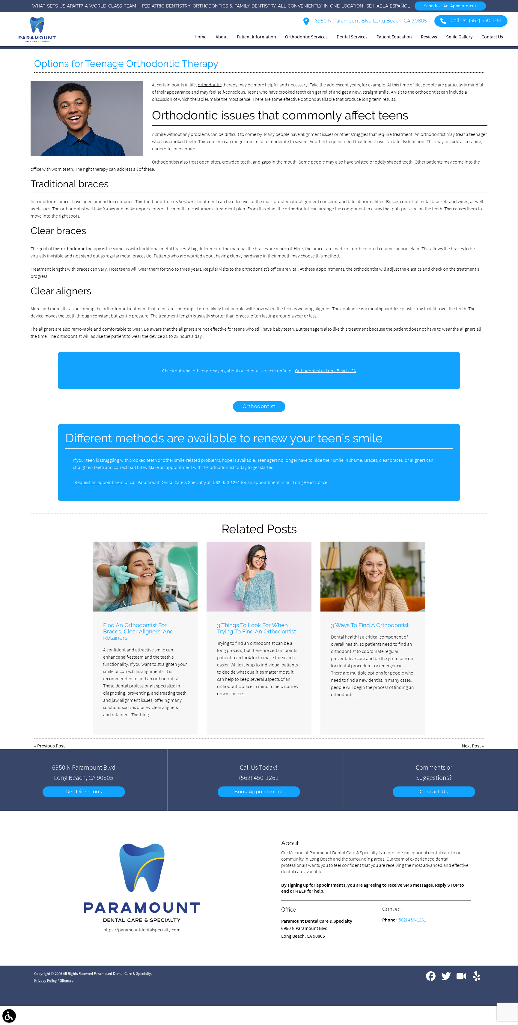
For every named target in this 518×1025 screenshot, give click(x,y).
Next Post (471, 746)
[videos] (462, 978)
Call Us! (476, 20)
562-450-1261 (226, 482)
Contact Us (434, 792)
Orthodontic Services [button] (306, 37)
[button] (9, 1016)
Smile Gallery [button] (459, 37)
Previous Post (51, 746)
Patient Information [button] (256, 37)
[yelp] (476, 978)
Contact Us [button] (492, 37)
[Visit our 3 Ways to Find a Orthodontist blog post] (372, 577)
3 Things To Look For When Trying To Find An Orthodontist (256, 628)
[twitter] (446, 978)
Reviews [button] (429, 37)
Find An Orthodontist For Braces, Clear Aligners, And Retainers (138, 631)
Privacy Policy (45, 980)
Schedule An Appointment (450, 6)
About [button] (222, 37)
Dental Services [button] (352, 37)
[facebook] (431, 978)
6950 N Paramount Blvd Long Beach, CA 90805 (370, 21)
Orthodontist (259, 406)
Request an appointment (99, 482)
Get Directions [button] (83, 792)
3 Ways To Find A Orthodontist (370, 625)
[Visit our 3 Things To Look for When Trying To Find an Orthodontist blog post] (259, 577)
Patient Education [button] (394, 37)
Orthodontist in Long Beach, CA (325, 371)
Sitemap (66, 980)
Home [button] (201, 37)
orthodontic (210, 85)
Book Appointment (258, 792)
